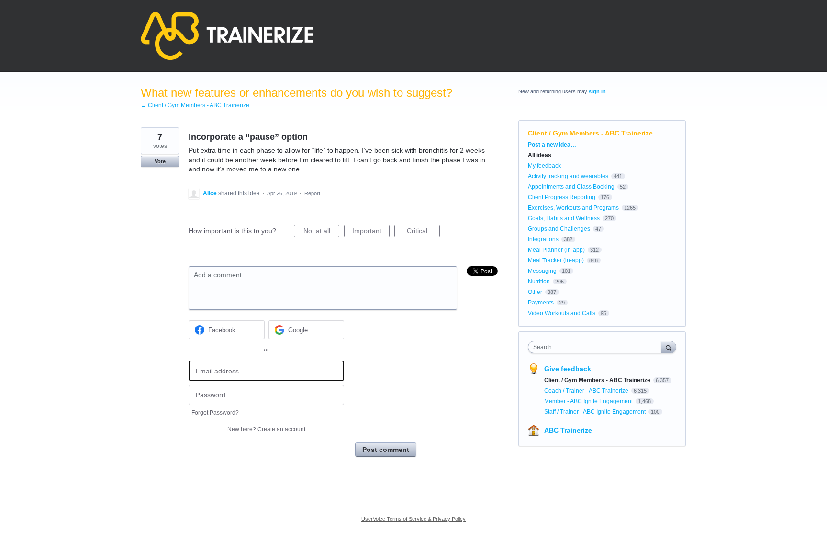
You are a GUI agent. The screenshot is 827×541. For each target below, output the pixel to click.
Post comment (385, 449)
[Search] (668, 347)
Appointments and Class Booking (571, 186)
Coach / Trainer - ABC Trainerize (587, 390)
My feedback (544, 165)
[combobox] (597, 347)
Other (535, 292)
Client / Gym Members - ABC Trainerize (590, 133)
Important (371, 232)
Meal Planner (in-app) (556, 250)
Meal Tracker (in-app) (556, 260)
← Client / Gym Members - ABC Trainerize (195, 105)
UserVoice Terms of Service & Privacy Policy (413, 519)
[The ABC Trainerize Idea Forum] (227, 36)
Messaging (542, 271)
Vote (160, 161)
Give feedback (567, 368)
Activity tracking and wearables (568, 176)
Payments (541, 302)
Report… (314, 193)
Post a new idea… (552, 144)
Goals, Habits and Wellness (564, 218)
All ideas (539, 155)
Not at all (321, 232)
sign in (597, 91)
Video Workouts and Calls (561, 313)
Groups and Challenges (559, 228)
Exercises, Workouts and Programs (573, 207)
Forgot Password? (215, 412)
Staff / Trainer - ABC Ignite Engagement (595, 411)
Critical (423, 232)
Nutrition (539, 281)
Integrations (543, 239)
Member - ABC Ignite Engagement (589, 401)
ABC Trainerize (568, 430)
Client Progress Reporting (561, 197)
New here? (266, 429)
